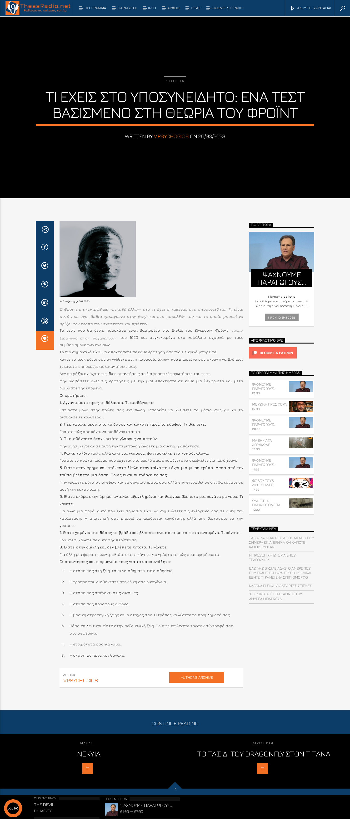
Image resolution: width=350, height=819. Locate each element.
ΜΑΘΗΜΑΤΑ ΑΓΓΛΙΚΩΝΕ (262, 442)
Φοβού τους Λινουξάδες (263, 482)
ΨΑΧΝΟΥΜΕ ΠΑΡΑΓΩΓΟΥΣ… (264, 386)
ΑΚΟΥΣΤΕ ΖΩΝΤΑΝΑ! (313, 8)
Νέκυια (88, 753)
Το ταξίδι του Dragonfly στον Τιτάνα (263, 753)
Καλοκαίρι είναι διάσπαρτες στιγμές (280, 585)
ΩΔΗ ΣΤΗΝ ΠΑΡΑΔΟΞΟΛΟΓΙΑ (266, 503)
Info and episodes (281, 317)
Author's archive (197, 677)
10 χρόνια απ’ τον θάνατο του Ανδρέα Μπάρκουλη (275, 596)
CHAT (195, 8)
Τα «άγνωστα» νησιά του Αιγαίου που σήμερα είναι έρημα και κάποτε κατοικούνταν (281, 542)
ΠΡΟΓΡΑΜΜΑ (95, 8)
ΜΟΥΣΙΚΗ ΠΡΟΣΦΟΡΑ (269, 404)
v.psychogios (171, 136)
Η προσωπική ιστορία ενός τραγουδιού (272, 557)
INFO (152, 8)
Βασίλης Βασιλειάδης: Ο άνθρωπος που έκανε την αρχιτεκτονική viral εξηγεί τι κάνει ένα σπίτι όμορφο (280, 572)
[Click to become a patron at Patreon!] (282, 353)
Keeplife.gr (175, 81)
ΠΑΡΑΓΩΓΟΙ (127, 8)
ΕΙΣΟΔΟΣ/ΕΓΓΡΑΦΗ (227, 8)
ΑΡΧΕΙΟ (173, 8)
